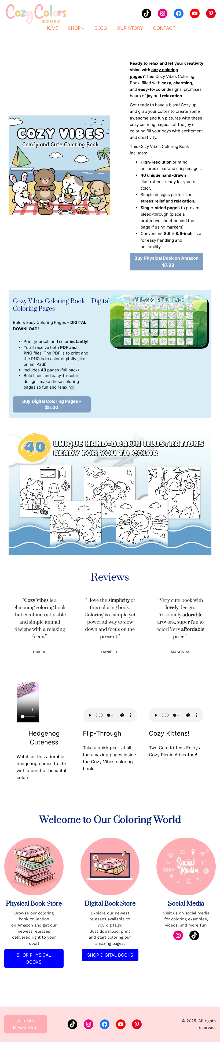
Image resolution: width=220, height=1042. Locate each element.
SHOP (74, 28)
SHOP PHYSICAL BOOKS (34, 958)
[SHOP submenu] (83, 28)
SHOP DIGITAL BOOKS (110, 955)
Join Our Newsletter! (25, 1024)
